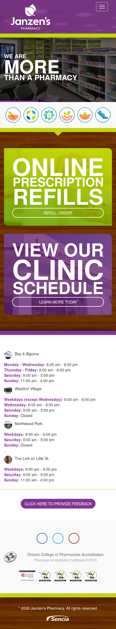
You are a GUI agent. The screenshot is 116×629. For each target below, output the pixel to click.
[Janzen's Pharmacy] (27, 16)
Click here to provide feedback (58, 503)
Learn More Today (58, 302)
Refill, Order (58, 212)
